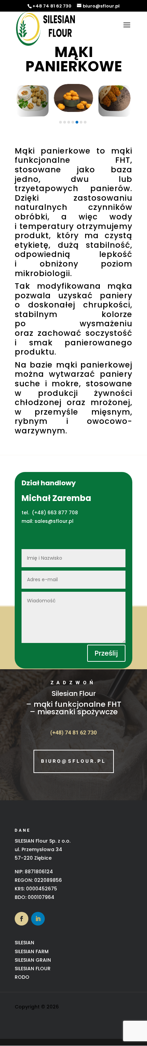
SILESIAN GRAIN (33, 960)
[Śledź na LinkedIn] (38, 919)
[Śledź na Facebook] (21, 919)
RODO (22, 977)
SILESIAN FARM (32, 951)
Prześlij (106, 653)
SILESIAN (24, 942)
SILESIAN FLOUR (33, 968)
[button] (33, 105)
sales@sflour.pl (54, 521)
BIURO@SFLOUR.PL (73, 761)
